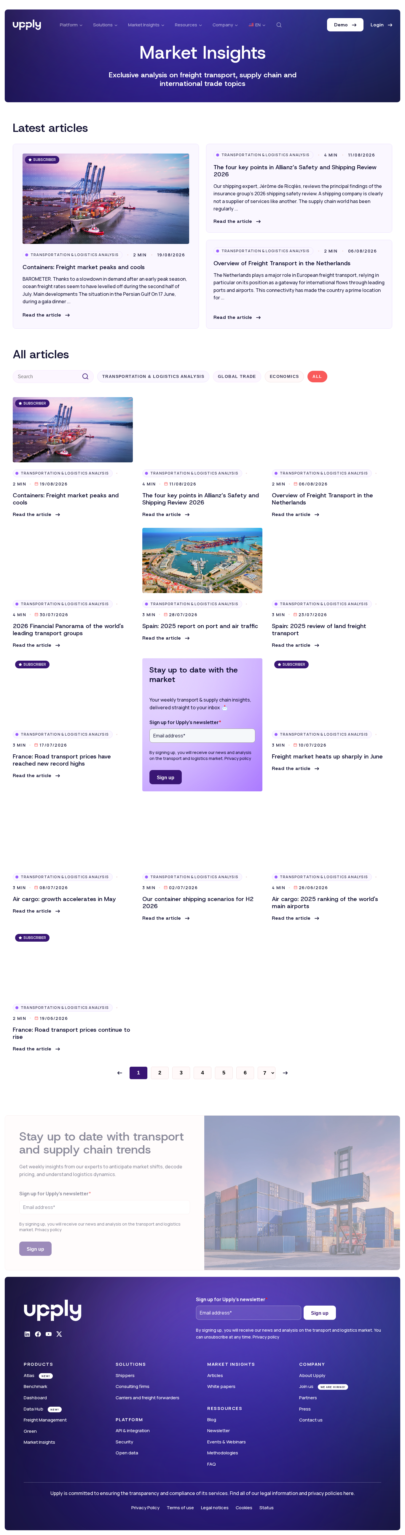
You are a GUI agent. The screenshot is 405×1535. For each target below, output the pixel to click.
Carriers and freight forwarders (147, 1398)
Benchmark (35, 1386)
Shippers (125, 1375)
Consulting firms (132, 1386)
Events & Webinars (226, 1442)
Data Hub (33, 1409)
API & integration (133, 1430)
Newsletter (218, 1430)
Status (266, 1507)
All (317, 376)
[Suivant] (285, 1073)
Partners (308, 1398)
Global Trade (237, 376)
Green (30, 1431)
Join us (306, 1386)
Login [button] (378, 25)
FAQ (211, 1464)
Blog (211, 1419)
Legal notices (215, 1507)
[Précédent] (120, 1073)
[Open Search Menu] (279, 25)
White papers (221, 1386)
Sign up (165, 777)
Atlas (29, 1375)
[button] (46, 315)
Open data (127, 1453)
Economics (284, 376)
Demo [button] (341, 25)
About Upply (312, 1375)
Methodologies (222, 1453)
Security (124, 1442)
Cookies (244, 1507)
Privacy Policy (145, 1507)
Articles (215, 1375)
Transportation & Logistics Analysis (75, 254)
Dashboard (35, 1398)
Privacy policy (237, 758)
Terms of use (180, 1507)
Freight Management (45, 1420)
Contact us (311, 1420)
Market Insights (39, 1442)
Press (305, 1409)
